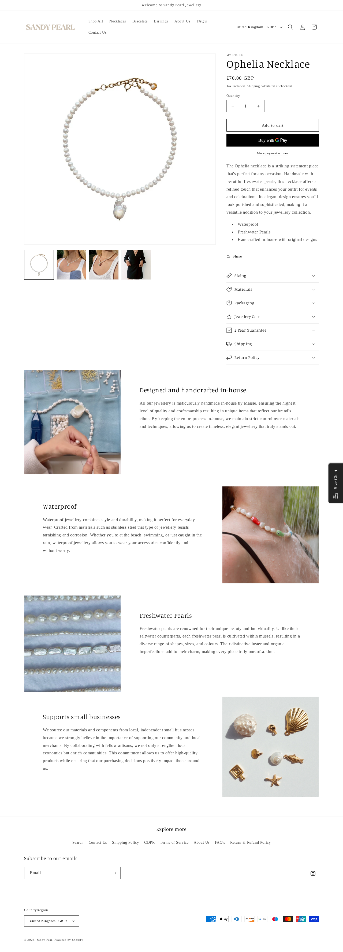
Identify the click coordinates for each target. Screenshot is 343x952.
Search (78, 842)
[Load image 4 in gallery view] (136, 265)
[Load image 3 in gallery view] (104, 265)
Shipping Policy (125, 842)
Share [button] (237, 256)
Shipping (253, 86)
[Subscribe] (114, 873)
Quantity (233, 96)
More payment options (272, 153)
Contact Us (98, 842)
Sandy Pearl (45, 939)
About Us (202, 842)
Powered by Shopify (68, 939)
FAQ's (220, 842)
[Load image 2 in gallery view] (71, 265)
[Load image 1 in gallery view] (39, 265)
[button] (290, 27)
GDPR (149, 842)
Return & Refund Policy (250, 842)
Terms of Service (174, 842)
